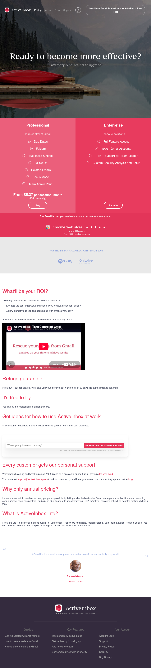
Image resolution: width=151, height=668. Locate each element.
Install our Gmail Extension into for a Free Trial (115, 10)
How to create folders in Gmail (21, 641)
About (48, 10)
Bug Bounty (105, 657)
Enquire (113, 205)
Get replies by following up (66, 641)
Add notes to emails (62, 646)
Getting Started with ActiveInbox (22, 635)
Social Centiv (76, 581)
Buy (38, 205)
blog (130, 479)
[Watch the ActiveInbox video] (78, 10)
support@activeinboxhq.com (33, 479)
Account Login (106, 635)
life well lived (106, 474)
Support (67, 10)
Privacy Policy (106, 646)
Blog (57, 10)
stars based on (75, 613)
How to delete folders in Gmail (21, 646)
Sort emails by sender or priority (69, 652)
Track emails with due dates (67, 635)
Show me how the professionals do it (104, 445)
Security (103, 652)
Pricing (38, 10)
